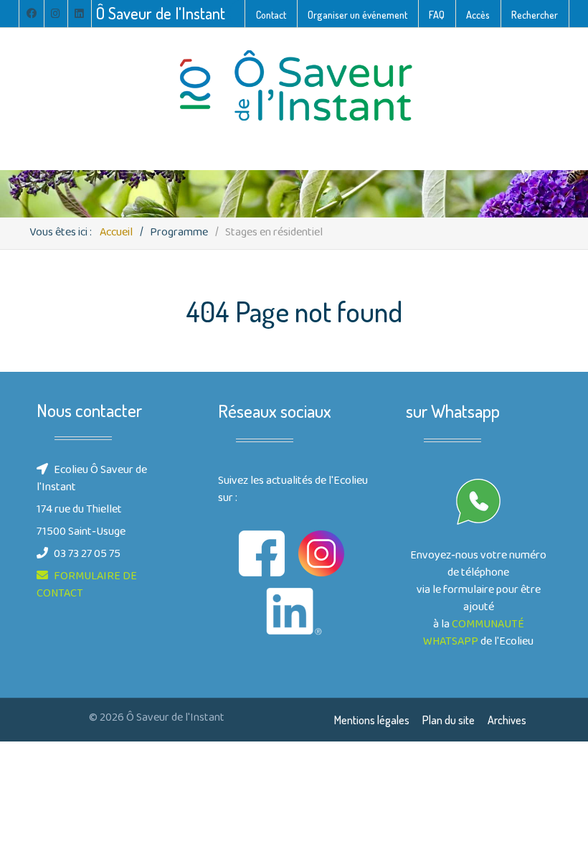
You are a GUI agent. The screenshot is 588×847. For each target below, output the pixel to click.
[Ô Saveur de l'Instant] (294, 86)
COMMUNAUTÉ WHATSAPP (473, 634)
